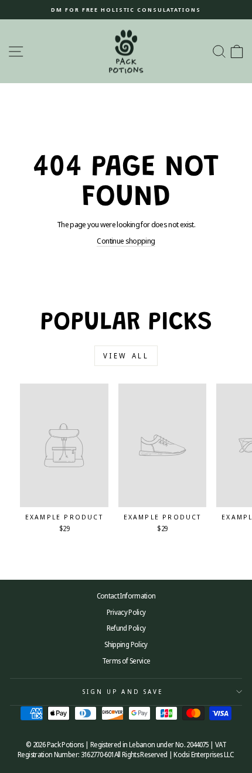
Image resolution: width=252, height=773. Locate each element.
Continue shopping (126, 240)
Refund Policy (126, 627)
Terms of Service (126, 660)
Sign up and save (123, 692)
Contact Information (126, 595)
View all (126, 356)
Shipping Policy (125, 644)
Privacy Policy (126, 612)
